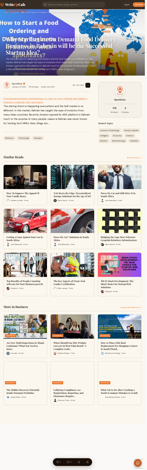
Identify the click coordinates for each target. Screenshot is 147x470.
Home (6, 13)
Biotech (103, 141)
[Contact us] (138, 463)
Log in (126, 4)
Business (15, 13)
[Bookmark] (78, 462)
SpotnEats (17, 83)
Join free (139, 4)
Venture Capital (131, 130)
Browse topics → (134, 158)
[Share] (87, 462)
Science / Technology (109, 130)
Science (129, 135)
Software (134, 141)
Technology (24, 138)
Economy (117, 135)
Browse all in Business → (131, 307)
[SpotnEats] (6, 85)
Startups (38, 138)
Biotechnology (118, 141)
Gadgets (104, 135)
